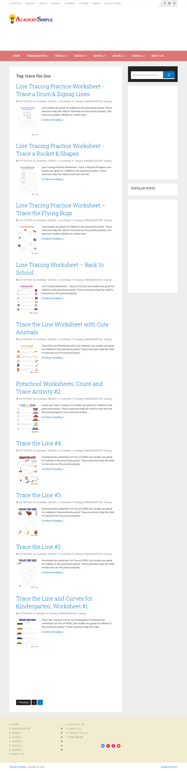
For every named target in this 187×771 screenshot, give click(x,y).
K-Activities (65, 101)
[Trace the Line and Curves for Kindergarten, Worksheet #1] (27, 632)
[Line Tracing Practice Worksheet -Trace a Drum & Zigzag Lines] (27, 120)
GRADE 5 (137, 55)
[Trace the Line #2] (27, 573)
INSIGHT (97, 3)
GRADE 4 (118, 55)
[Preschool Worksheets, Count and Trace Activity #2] (27, 418)
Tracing (107, 101)
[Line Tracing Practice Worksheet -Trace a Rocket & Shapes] (27, 180)
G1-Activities (40, 101)
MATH (42, 3)
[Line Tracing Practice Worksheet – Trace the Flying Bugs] (27, 239)
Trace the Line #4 (38, 443)
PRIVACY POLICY (78, 733)
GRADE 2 (79, 55)
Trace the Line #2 (38, 546)
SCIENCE (55, 3)
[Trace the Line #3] (27, 521)
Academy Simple (17, 767)
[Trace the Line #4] (27, 470)
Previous (24, 702)
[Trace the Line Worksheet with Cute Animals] (27, 358)
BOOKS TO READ (113, 3)
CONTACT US (76, 724)
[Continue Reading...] (52, 119)
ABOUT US (157, 55)
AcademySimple (169, 767)
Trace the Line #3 (38, 495)
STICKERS (83, 3)
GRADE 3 (98, 55)
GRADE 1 (60, 55)
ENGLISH (30, 3)
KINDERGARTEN (36, 55)
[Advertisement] (151, 30)
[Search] (169, 74)
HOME (16, 55)
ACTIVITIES (14, 3)
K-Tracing (77, 101)
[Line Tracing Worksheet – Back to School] (27, 299)
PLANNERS (70, 3)
